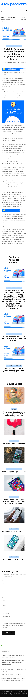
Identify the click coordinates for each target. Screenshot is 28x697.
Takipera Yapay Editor (10, 62)
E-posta (4, 605)
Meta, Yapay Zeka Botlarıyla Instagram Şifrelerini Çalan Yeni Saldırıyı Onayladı (14, 414)
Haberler (14, 409)
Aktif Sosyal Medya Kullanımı (14, 444)
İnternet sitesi (5, 613)
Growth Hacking (14, 441)
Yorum (3, 581)
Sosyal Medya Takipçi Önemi (14, 559)
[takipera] (14, 70)
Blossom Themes (20, 693)
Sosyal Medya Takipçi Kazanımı (14, 531)
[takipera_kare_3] (13, 122)
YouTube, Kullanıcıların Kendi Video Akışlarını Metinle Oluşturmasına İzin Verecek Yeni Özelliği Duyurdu (14, 679)
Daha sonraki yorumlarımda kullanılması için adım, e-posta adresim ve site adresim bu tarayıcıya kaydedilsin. (14, 625)
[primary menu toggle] (2, 12)
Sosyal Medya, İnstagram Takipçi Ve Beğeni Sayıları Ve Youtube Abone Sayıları (14, 501)
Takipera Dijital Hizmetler (15, 692)
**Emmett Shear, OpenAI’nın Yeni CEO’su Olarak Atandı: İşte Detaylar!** (14, 338)
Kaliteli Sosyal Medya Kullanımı (14, 472)
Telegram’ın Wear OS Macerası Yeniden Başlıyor (13, 675)
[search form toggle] (26, 10)
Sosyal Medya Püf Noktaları (14, 46)
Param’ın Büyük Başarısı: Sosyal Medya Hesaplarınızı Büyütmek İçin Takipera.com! (14, 370)
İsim (3, 597)
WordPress (13, 695)
